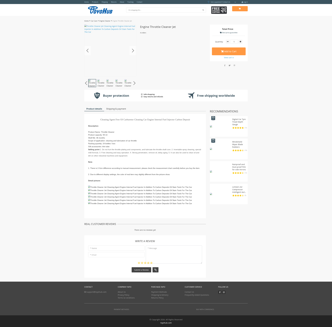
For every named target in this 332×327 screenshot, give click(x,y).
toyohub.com (166, 323)
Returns (114, 2)
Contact (139, 2)
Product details (94, 108)
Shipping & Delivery (159, 295)
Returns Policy (157, 298)
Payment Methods (159, 292)
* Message (152, 248)
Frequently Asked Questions (197, 295)
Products (95, 2)
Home (86, 2)
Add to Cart (230, 51)
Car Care (94, 21)
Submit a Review (141, 270)
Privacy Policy (123, 295)
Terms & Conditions (126, 298)
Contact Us (226, 2)
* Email (93, 255)
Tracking (130, 2)
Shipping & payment (116, 108)
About (122, 2)
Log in (245, 2)
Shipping (105, 2)
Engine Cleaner (104, 21)
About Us (122, 292)
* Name (93, 248)
